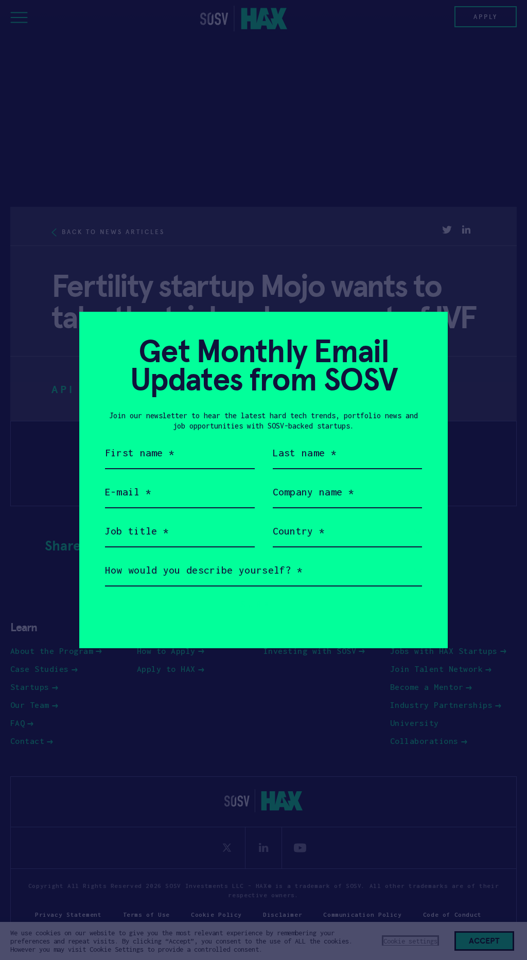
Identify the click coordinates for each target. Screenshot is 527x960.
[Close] (427, 332)
